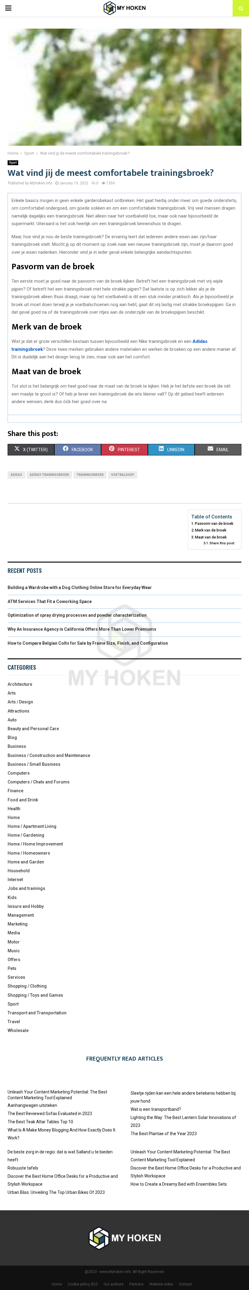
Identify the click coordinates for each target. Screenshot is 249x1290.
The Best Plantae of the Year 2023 (164, 1133)
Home (14, 817)
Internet (15, 879)
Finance (15, 790)
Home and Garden (26, 861)
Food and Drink (23, 799)
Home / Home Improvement (35, 844)
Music (14, 950)
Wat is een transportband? (156, 1109)
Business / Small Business (34, 764)
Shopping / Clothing (27, 986)
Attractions (18, 711)
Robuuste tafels (23, 1168)
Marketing (18, 924)
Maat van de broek (211, 537)
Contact (185, 1284)
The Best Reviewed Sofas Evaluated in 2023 (50, 1113)
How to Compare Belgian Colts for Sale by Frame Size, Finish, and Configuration (88, 643)
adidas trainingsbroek (49, 474)
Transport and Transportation (37, 1012)
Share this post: (222, 543)
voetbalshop (122, 474)
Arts (12, 693)
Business (17, 746)
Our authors (114, 1284)
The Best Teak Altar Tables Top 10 (40, 1121)
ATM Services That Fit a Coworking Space (50, 601)
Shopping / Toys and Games (35, 995)
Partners (136, 1284)
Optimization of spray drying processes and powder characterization (77, 615)
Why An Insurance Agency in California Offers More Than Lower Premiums (82, 629)
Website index (161, 1284)
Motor (14, 942)
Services (16, 977)
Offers (14, 959)
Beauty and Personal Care (33, 728)
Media (14, 932)
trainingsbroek (90, 474)
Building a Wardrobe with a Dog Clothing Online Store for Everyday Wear (80, 587)
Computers (19, 773)
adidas (16, 474)
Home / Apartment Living (32, 826)
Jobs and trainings (26, 888)
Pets (12, 968)
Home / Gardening (26, 835)
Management (21, 915)
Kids (12, 897)
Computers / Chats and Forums (39, 781)
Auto (12, 719)
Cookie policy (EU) (83, 1284)
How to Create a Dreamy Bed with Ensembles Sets (179, 1184)
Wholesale (18, 1030)
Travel (14, 1021)
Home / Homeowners (29, 853)
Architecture (20, 684)
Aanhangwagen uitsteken (32, 1105)
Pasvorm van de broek (214, 523)
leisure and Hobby (26, 906)
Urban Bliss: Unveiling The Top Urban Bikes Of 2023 (56, 1192)
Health (14, 808)
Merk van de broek (210, 530)
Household (19, 870)
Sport (13, 162)
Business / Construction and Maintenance (49, 755)
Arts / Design (20, 701)
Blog (12, 737)
